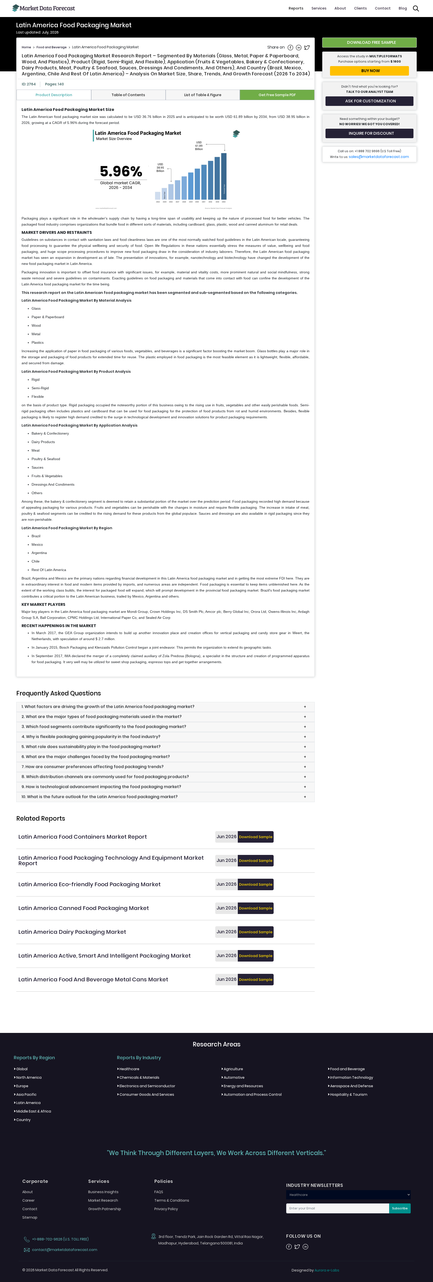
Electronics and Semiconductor (146, 1085)
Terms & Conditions (171, 1200)
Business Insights (103, 1191)
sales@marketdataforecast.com (379, 156)
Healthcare (128, 1068)
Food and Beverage (52, 47)
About (340, 8)
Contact (383, 8)
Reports (296, 8)
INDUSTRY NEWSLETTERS (314, 1185)
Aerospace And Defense (350, 1085)
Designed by (315, 1270)
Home (26, 47)
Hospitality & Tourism (347, 1094)
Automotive (233, 1077)
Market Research (103, 1200)
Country (22, 1119)
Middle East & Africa (32, 1111)
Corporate (35, 1181)
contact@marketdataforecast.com (64, 1249)
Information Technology (350, 1077)
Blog (403, 8)
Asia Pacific (25, 1094)
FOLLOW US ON (303, 1236)
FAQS (158, 1191)
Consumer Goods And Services (145, 1094)
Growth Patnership (104, 1208)
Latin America (27, 1102)
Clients (360, 8)
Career (28, 1200)
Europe (21, 1085)
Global (21, 1068)
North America (28, 1077)
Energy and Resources (242, 1085)
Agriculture (232, 1068)
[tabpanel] (165, 386)
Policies (163, 1181)
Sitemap (29, 1217)
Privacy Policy (166, 1208)
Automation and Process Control (251, 1094)
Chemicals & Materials (138, 1077)
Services (319, 8)
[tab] (54, 95)
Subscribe (400, 1208)
